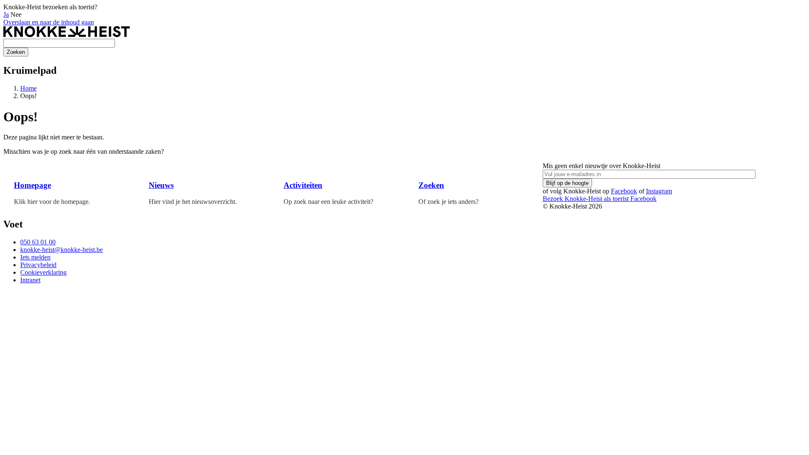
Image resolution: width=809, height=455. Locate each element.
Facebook (624, 191)
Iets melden (35, 257)
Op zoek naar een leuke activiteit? (328, 201)
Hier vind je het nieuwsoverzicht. (193, 201)
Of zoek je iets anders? (448, 201)
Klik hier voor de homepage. (52, 201)
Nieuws (161, 185)
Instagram (659, 191)
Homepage (32, 185)
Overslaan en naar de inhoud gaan (48, 22)
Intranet (30, 280)
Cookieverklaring (43, 272)
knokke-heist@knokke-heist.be (61, 249)
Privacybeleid (38, 264)
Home (28, 88)
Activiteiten (303, 185)
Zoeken (431, 185)
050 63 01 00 (38, 242)
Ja (6, 14)
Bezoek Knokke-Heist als (586, 198)
